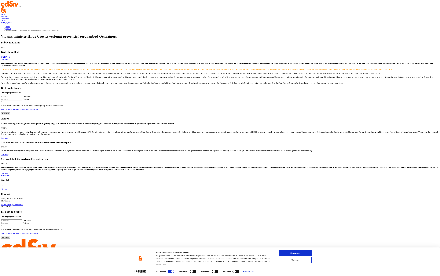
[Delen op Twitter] (2, 57)
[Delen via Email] (7, 57)
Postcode (26, 99)
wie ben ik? (5, 16)
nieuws (3, 14)
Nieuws (4, 189)
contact (3, 20)
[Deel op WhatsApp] (9, 57)
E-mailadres (27, 97)
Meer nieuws (5, 175)
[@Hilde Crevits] (9, 23)
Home (8, 27)
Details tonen (248, 271)
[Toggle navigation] (20, 6)
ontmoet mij (5, 18)
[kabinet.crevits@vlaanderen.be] (2, 23)
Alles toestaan (295, 253)
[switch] (193, 271)
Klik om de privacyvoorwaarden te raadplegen (19, 109)
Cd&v (3, 185)
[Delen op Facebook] (4, 57)
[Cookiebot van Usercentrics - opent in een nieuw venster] (140, 271)
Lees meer (4, 138)
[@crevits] (7, 23)
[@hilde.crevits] (4, 23)
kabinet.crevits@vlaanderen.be (12, 205)
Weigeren (295, 260)
